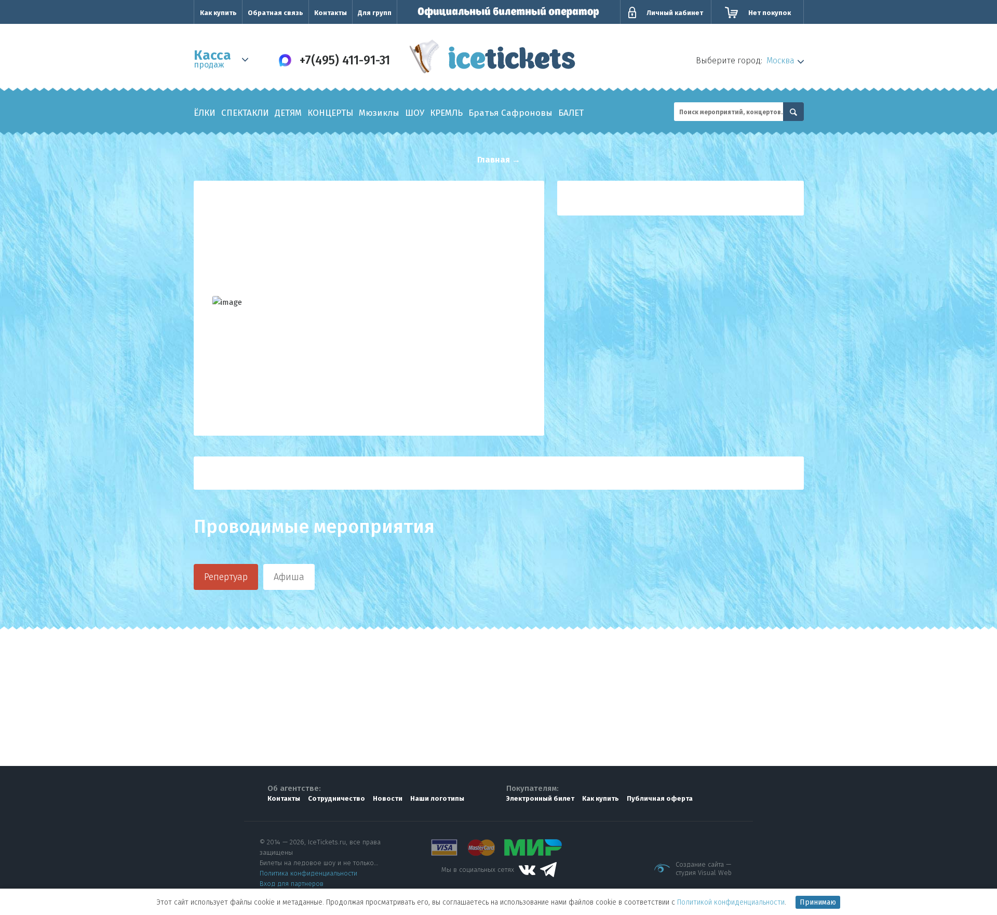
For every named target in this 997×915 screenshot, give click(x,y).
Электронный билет (540, 798)
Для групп (375, 13)
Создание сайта (700, 864)
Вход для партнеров (292, 883)
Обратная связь (275, 13)
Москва (780, 60)
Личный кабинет (674, 13)
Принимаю (818, 902)
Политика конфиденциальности (308, 873)
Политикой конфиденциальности (731, 902)
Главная (493, 160)
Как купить (218, 13)
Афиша (289, 577)
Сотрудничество (336, 798)
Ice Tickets (492, 58)
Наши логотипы (437, 798)
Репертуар (226, 577)
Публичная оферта (660, 798)
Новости (387, 798)
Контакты (330, 13)
